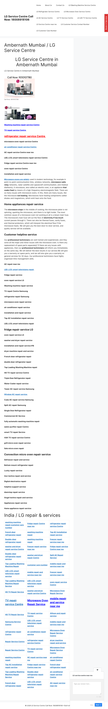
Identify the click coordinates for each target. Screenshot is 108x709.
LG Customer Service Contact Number (75, 24)
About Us (48, 5)
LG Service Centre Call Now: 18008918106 (18, 18)
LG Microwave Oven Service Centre (77, 12)
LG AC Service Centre (44, 18)
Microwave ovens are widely (16, 179)
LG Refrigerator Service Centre (48, 12)
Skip (91, 705)
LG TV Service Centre (65, 18)
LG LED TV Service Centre (87, 18)
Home (38, 5)
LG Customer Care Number (46, 31)
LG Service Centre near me (46, 24)
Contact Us (60, 5)
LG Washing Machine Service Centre (82, 5)
